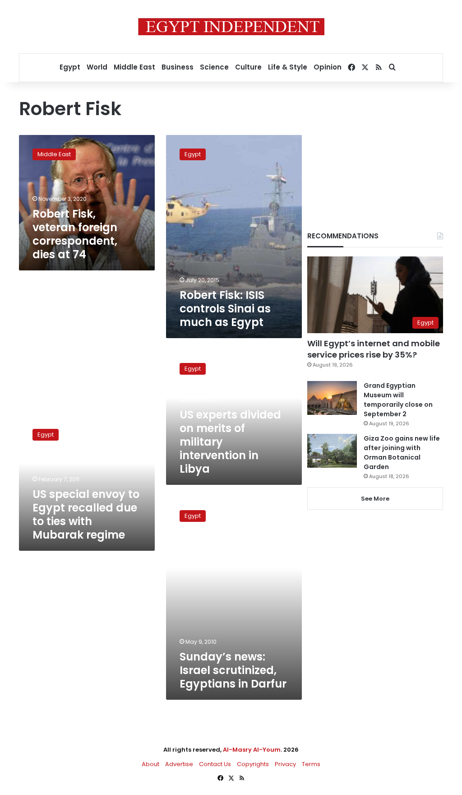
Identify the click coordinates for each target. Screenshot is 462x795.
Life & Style (287, 67)
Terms (311, 764)
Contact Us (215, 764)
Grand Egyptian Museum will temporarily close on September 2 (398, 399)
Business (178, 67)
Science (214, 67)
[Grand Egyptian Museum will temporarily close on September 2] (332, 398)
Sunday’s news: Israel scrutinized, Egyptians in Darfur (233, 670)
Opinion (328, 67)
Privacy (285, 764)
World (97, 67)
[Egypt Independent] (231, 26)
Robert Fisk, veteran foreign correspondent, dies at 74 (74, 234)
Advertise (179, 764)
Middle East (134, 67)
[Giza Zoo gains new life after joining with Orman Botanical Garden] (332, 451)
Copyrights (253, 764)
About (150, 764)
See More (375, 498)
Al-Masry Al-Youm (252, 749)
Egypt (70, 67)
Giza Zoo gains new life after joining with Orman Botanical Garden (402, 452)
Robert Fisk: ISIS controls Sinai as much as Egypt (225, 309)
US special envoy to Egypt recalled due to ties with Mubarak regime (85, 514)
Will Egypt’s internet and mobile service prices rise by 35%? (373, 349)
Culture (248, 67)
